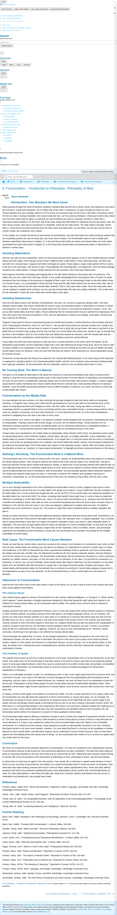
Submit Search (6, 46)
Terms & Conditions (95, 909)
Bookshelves (28, 182)
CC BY (68, 883)
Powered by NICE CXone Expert (35, 905)
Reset (3, 61)
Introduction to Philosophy (66, 182)
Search (6, 177)
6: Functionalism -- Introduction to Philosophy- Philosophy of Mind (26, 883)
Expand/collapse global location (113, 181)
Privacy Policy (82, 909)
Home (13, 182)
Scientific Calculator (12, 122)
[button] (8, 138)
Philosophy (45, 182)
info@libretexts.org (43, 911)
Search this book (6, 38)
